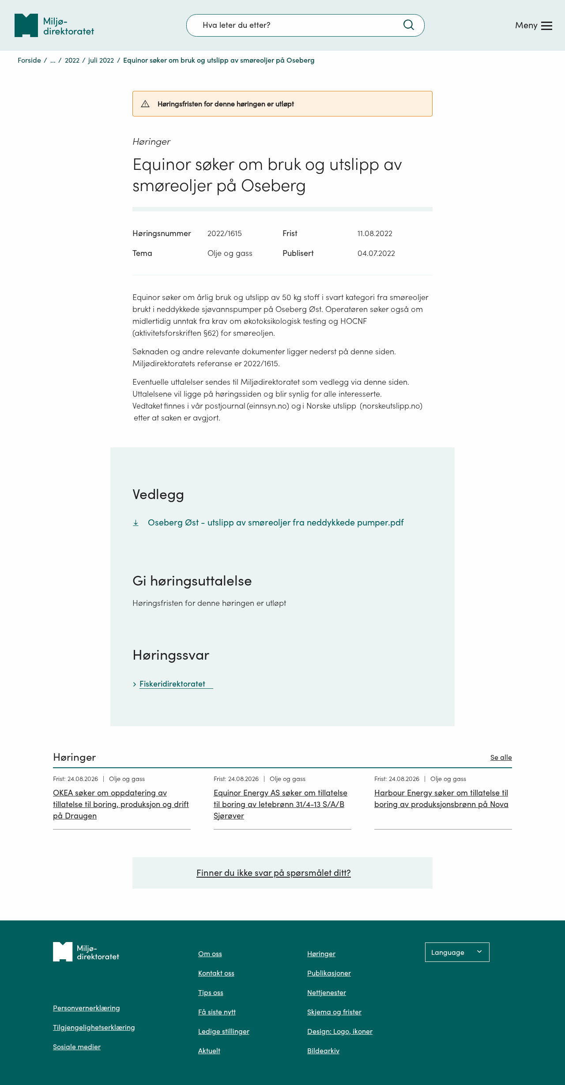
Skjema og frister (334, 1011)
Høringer (321, 953)
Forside (29, 60)
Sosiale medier (77, 1046)
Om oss (210, 953)
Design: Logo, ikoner (340, 1031)
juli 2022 (101, 60)
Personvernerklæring (86, 1007)
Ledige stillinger (223, 1031)
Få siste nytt (217, 1011)
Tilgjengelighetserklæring (94, 1027)
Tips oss (210, 992)
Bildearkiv (323, 1050)
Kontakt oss (216, 973)
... (53, 60)
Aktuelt (209, 1050)
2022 (72, 60)
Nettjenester (326, 992)
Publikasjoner (329, 973)
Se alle (501, 757)
